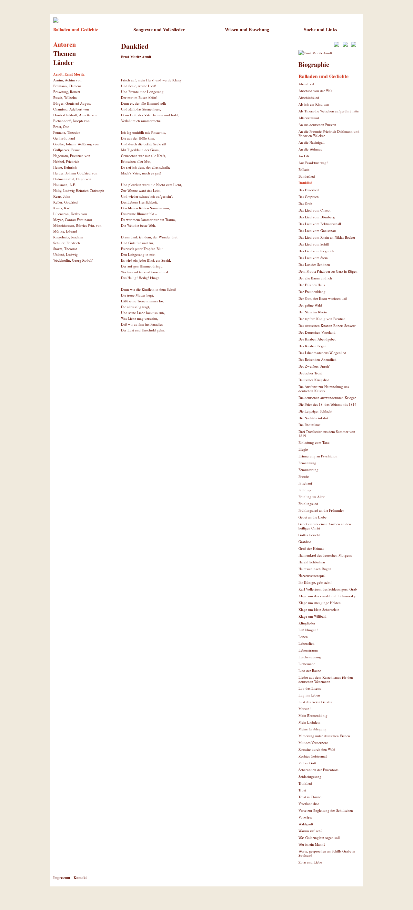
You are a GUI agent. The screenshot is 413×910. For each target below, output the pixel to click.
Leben (303, 636)
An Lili (303, 155)
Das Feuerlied (308, 189)
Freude (303, 476)
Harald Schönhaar (311, 562)
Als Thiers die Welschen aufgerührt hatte (328, 111)
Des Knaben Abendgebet (317, 339)
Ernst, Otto (61, 126)
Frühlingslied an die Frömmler (321, 510)
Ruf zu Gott (307, 762)
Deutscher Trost (310, 373)
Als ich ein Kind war (313, 104)
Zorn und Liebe (310, 862)
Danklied (305, 182)
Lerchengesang (309, 656)
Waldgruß (305, 823)
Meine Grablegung (312, 729)
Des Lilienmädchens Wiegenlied (322, 352)
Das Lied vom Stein (313, 257)
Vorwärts (305, 817)
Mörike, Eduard (65, 231)
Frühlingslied (308, 503)
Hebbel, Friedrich (66, 161)
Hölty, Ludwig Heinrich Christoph (78, 190)
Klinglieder (306, 623)
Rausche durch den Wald (316, 749)
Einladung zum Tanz (313, 442)
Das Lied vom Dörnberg (316, 216)
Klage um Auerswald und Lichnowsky (327, 595)
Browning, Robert (66, 91)
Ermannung (307, 462)
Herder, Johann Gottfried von (75, 173)
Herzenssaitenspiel (312, 575)
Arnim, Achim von (67, 80)
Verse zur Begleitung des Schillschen (325, 810)
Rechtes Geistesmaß (312, 756)
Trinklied (305, 783)
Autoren (64, 44)
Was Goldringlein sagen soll (319, 837)
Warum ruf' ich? (310, 830)
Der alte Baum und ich (315, 278)
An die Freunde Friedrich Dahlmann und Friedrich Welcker (328, 133)
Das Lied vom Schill (313, 244)
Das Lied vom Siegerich (316, 250)
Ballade (303, 169)
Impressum (61, 877)
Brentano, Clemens (67, 85)
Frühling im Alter (311, 496)
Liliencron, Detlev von (70, 213)
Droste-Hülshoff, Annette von (75, 114)
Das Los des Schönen (314, 264)
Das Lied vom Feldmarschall (319, 223)
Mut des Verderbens (313, 742)
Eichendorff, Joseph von (71, 120)
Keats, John (61, 196)
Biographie (313, 64)
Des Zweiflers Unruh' (314, 366)
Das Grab (305, 203)
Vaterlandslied (308, 803)
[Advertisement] (196, 360)
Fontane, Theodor (66, 132)
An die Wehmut (310, 149)
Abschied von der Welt (315, 90)
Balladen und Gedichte (75, 29)
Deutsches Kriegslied (313, 379)
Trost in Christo (309, 796)
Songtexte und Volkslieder (159, 29)
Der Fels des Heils (311, 284)
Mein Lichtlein (309, 722)
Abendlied (306, 83)
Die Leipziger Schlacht (315, 411)
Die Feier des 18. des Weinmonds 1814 (327, 404)
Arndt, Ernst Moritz (69, 74)
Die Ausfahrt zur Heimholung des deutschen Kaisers (323, 388)
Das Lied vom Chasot (314, 210)
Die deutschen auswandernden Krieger (327, 397)
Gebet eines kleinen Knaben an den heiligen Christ (324, 525)
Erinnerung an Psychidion (317, 456)
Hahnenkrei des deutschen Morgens (325, 555)
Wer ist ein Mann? (311, 844)
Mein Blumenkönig (312, 715)
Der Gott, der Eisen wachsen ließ (322, 298)
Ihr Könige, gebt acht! (315, 582)
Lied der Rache (309, 670)
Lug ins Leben (309, 695)
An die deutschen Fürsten (317, 124)
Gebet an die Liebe (312, 517)
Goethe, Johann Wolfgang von (76, 143)
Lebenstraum (308, 650)
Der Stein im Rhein (312, 311)
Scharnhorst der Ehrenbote (318, 769)
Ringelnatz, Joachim (68, 237)
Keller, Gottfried (65, 202)
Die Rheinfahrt (309, 424)
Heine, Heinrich (65, 167)
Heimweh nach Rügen (314, 568)
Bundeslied (306, 176)
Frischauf (305, 483)
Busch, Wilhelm (65, 97)
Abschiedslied (308, 97)
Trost (302, 790)
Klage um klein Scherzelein (318, 609)
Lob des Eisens (309, 688)
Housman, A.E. (64, 184)
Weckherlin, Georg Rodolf (73, 260)
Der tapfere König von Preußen (322, 318)
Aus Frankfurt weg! (313, 162)
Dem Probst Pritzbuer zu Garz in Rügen (328, 271)
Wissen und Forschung (247, 29)
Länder (63, 62)
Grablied (304, 541)
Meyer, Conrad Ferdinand (72, 219)
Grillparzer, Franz (66, 149)
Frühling (304, 489)
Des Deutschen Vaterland (317, 332)
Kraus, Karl (61, 207)
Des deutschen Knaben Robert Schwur (327, 325)
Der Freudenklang (312, 291)
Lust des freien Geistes (315, 701)
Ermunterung (308, 469)
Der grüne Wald (310, 305)
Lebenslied (306, 643)
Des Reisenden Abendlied (317, 359)
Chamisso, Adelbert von (71, 109)
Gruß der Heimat (311, 548)
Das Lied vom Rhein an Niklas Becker (326, 237)
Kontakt (80, 877)
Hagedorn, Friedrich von (71, 155)
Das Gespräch (308, 196)
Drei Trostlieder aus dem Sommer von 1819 (326, 433)
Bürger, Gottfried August (72, 103)
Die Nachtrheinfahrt (313, 417)
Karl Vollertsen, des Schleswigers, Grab (327, 589)
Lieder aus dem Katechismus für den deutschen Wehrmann (325, 679)
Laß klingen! (308, 629)
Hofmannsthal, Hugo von (72, 178)
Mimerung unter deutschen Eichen (324, 735)
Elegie (303, 449)
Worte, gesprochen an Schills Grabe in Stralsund (326, 853)
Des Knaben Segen (312, 345)
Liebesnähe (306, 663)
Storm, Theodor (65, 248)
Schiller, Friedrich (66, 242)
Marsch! (304, 708)
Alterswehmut (308, 117)
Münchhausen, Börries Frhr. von (77, 225)
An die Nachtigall (311, 142)
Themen (64, 53)
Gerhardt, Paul (64, 138)
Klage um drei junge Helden (319, 602)
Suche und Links (320, 29)
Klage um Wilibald (312, 616)
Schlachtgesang (309, 776)
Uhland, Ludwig (65, 254)
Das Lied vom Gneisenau (317, 230)
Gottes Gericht (309, 534)
